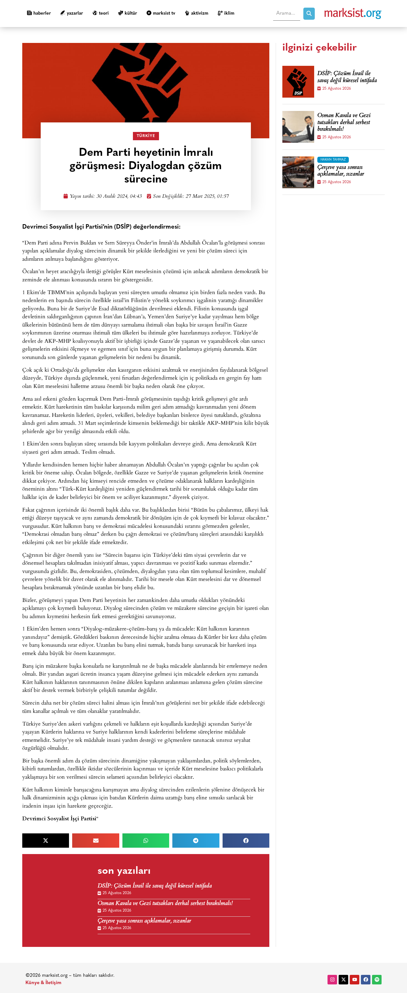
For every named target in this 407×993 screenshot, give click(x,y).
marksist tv (164, 13)
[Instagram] (332, 979)
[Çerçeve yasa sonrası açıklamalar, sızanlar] (298, 172)
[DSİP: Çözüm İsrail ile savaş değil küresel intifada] (298, 82)
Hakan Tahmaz (333, 160)
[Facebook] (365, 979)
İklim (229, 13)
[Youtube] (354, 979)
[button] (45, 840)
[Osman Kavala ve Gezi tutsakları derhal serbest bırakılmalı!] (298, 127)
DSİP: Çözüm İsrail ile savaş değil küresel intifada (155, 886)
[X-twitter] (343, 979)
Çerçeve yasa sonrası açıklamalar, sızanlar (144, 921)
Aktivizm (199, 13)
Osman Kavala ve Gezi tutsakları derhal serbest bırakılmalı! (165, 904)
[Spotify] (377, 979)
